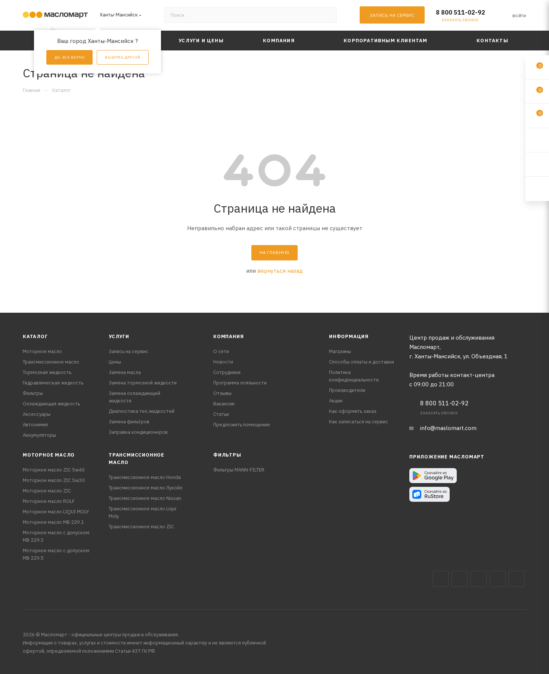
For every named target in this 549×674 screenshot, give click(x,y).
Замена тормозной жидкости (143, 383)
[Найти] (327, 15)
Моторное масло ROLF (49, 501)
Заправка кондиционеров (138, 432)
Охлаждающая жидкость (51, 404)
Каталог (35, 336)
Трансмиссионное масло (51, 362)
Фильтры (33, 393)
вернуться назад (280, 270)
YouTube (498, 579)
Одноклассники (517, 579)
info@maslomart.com (448, 428)
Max (460, 579)
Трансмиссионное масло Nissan (145, 498)
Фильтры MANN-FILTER (238, 470)
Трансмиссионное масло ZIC (141, 526)
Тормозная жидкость (47, 372)
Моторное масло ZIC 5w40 (54, 470)
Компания (228, 336)
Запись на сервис (128, 351)
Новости (223, 362)
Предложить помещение (241, 424)
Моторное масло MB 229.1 (53, 522)
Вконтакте (440, 579)
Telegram (479, 579)
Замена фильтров (129, 421)
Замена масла (125, 372)
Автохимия (35, 424)
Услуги (119, 336)
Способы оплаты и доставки (361, 362)
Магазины (340, 351)
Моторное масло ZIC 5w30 (54, 480)
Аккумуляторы (39, 435)
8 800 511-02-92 (460, 12)
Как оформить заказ (352, 411)
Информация (349, 336)
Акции (335, 401)
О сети (221, 351)
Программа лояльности (240, 383)
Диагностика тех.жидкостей (141, 411)
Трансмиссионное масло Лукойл (145, 488)
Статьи (221, 414)
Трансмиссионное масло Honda (145, 477)
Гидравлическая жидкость (53, 383)
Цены (115, 362)
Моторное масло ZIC (47, 491)
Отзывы (222, 393)
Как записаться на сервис (358, 421)
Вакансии (224, 404)
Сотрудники (227, 372)
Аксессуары (36, 414)
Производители (347, 390)
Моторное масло (42, 351)
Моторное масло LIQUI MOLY (56, 511)
